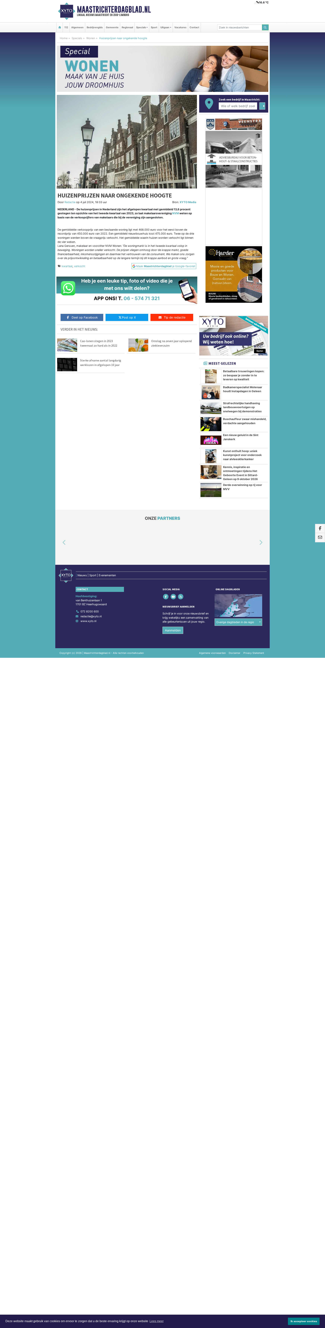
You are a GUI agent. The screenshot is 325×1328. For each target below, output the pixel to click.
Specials (77, 38)
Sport (154, 27)
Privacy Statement (253, 653)
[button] (59, 542)
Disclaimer (234, 653)
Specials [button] (141, 27)
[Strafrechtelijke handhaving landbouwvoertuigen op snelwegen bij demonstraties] (211, 408)
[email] (320, 537)
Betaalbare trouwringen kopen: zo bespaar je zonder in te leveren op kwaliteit (243, 375)
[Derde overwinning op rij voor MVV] (211, 490)
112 (66, 27)
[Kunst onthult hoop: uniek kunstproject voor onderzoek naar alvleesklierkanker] (211, 456)
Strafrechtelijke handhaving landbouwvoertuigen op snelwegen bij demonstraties (242, 407)
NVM (175, 213)
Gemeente (112, 27)
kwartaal (67, 266)
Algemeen (77, 27)
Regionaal (127, 27)
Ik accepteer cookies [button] (304, 1321)
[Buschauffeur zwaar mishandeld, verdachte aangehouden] (211, 424)
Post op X (129, 317)
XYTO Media (188, 202)
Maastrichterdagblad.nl (114, 9)
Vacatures (180, 27)
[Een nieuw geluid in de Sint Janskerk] (211, 440)
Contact (194, 27)
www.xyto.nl (88, 621)
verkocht (79, 266)
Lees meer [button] (157, 1321)
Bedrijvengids (95, 27)
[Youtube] (173, 596)
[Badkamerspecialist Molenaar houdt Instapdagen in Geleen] (211, 392)
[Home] (59, 27)
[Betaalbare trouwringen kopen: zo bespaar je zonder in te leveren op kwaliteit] (211, 376)
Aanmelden (173, 630)
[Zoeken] (265, 27)
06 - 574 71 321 (142, 298)
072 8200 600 (89, 611)
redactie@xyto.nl (91, 616)
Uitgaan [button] (164, 27)
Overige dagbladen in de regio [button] (235, 622)
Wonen (90, 38)
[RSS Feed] (181, 596)
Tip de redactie (174, 317)
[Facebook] (166, 596)
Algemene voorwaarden (212, 653)
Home (64, 38)
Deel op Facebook (85, 317)
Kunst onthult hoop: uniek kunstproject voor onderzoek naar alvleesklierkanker (242, 455)
